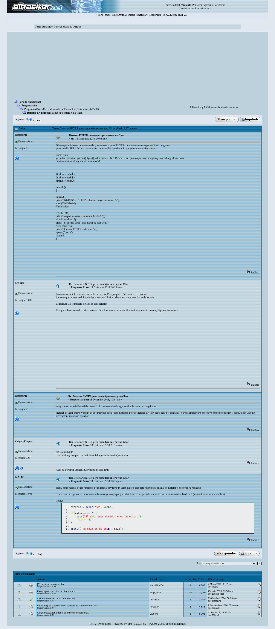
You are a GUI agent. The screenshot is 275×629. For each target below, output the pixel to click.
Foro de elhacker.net (30, 101)
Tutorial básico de (67, 26)
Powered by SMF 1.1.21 (127, 623)
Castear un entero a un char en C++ (56, 598)
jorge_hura (155, 592)
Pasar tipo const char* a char (52, 591)
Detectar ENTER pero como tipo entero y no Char (54, 112)
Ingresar (207, 4)
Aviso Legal (104, 623)
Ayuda (122, 14)
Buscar (131, 14)
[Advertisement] (137, 67)
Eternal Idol (70, 109)
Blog (114, 14)
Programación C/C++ (36, 109)
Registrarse (155, 14)
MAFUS (19, 283)
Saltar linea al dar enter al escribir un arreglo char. (63, 612)
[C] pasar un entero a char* (51, 584)
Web (107, 14)
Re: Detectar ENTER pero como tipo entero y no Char (99, 284)
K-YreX (93, 109)
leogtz (215, 586)
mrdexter (154, 606)
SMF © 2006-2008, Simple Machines (164, 623)
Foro (100, 14)
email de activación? (201, 8)
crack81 (216, 608)
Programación (29, 105)
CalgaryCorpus (23, 441)
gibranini (154, 599)
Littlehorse (82, 109)
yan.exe (154, 613)
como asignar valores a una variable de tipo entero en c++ (67, 605)
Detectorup (21, 134)
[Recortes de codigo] (21, 469)
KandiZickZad (157, 585)
